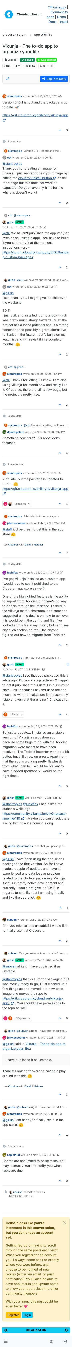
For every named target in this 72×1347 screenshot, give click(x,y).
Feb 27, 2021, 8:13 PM (27, 669)
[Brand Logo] (9, 14)
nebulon (17, 1191)
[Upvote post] (60, 130)
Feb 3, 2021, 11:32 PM (48, 473)
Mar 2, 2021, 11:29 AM (48, 1113)
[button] (6, 1341)
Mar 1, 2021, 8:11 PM (49, 797)
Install (63, 22)
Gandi (28, 544)
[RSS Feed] (52, 66)
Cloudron (13, 544)
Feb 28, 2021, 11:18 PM (44, 726)
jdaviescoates (16, 523)
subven (12, 919)
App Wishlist (48, 59)
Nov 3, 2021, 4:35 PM (46, 1154)
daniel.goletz (15, 432)
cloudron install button (35, 178)
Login (27, 1315)
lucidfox (12, 572)
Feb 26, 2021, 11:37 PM (45, 572)
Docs (52, 22)
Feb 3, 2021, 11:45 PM (51, 523)
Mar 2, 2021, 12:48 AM (43, 919)
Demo (61, 17)
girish (10, 222)
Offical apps (57, 7)
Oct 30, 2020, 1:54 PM (48, 373)
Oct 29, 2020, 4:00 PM (38, 157)
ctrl (9, 157)
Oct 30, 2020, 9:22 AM (38, 286)
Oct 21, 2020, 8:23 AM (48, 96)
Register (13, 1315)
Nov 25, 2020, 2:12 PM (51, 432)
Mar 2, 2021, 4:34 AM (50, 960)
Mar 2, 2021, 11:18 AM (51, 1037)
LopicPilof (13, 1154)
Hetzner (38, 544)
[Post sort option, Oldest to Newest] (7, 78)
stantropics (14, 96)
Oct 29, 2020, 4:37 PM (28, 227)
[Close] (64, 1222)
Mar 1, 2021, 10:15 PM (48, 852)
